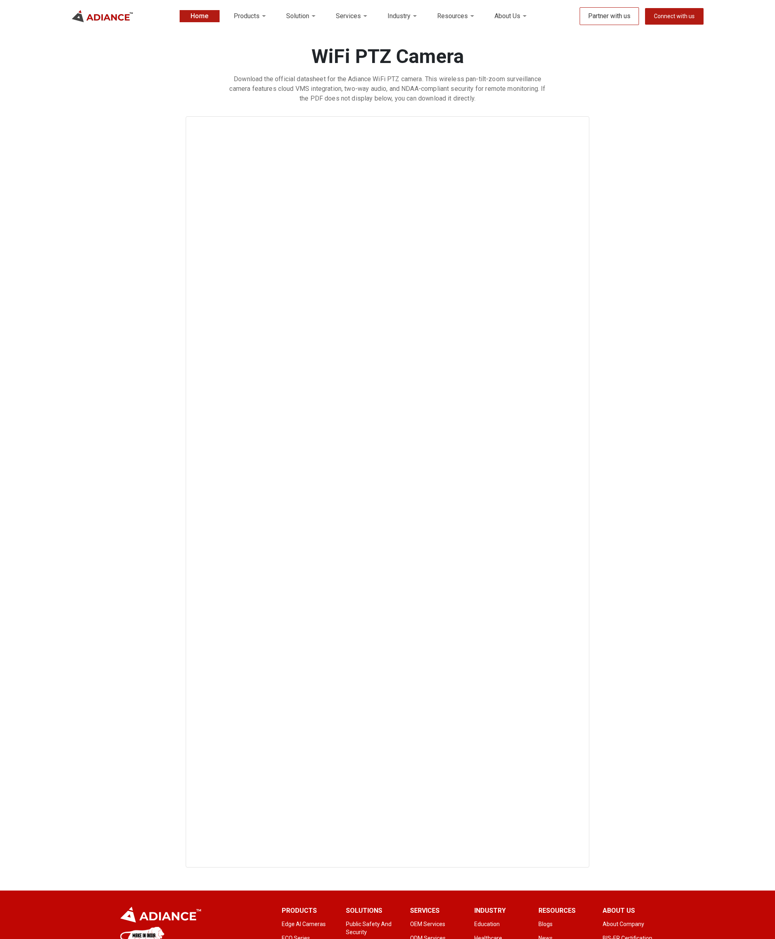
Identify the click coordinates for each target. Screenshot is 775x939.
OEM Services (427, 924)
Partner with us (609, 16)
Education (487, 924)
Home (199, 16)
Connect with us (674, 16)
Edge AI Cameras (304, 924)
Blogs (545, 924)
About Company (623, 924)
